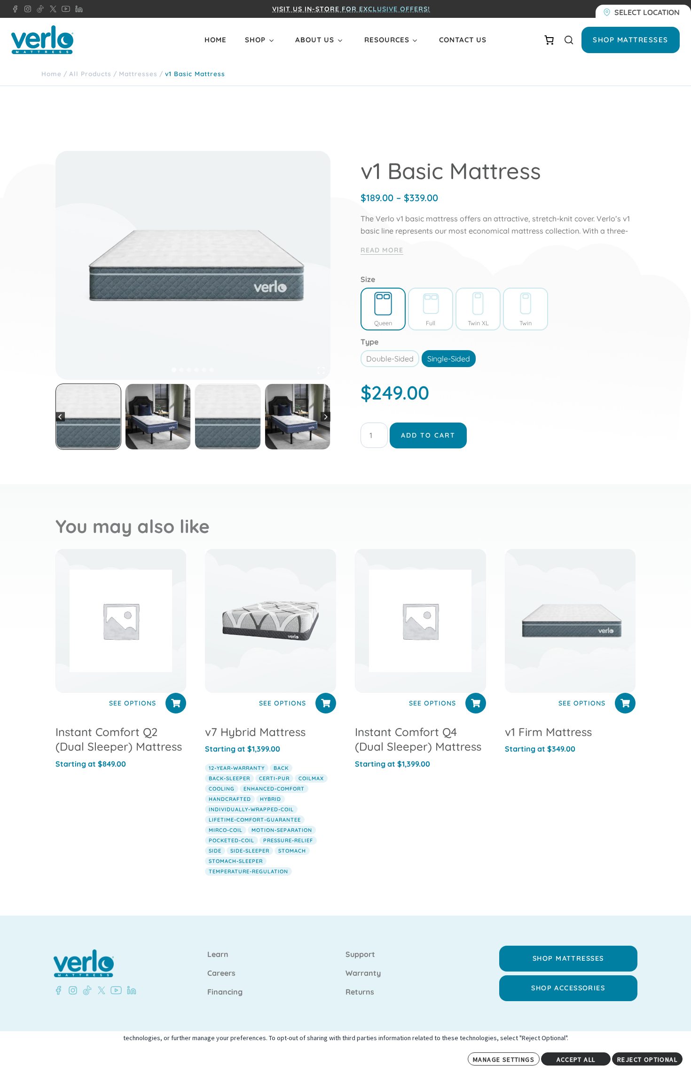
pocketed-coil (231, 840)
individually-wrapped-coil (251, 809)
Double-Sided (390, 358)
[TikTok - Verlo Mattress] (38, 9)
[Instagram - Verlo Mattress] (25, 9)
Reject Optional (647, 1059)
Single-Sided (448, 358)
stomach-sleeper (236, 861)
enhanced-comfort (274, 788)
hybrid (270, 799)
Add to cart (428, 435)
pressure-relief (288, 840)
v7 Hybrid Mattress (255, 732)
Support (360, 954)
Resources (386, 39)
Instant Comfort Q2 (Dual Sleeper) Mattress (118, 739)
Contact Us (463, 39)
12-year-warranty (237, 768)
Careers (221, 973)
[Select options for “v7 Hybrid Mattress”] (325, 703)
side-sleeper (249, 850)
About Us (314, 39)
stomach (292, 850)
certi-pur (274, 778)
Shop (255, 39)
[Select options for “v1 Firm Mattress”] (625, 703)
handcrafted (230, 799)
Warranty (363, 973)
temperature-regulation (248, 871)
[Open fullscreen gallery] (321, 370)
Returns (360, 992)
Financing (225, 992)
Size (368, 279)
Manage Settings (503, 1059)
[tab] (174, 370)
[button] (88, 416)
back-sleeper (229, 778)
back (281, 768)
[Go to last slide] (60, 417)
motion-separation (281, 830)
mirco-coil (226, 830)
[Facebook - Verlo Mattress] (15, 9)
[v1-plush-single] (192, 265)
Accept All (576, 1059)
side (215, 850)
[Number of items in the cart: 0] (549, 40)
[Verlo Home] (42, 39)
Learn (217, 954)
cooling (222, 788)
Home (215, 39)
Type (369, 341)
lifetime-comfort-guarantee (255, 819)
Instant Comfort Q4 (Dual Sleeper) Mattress (418, 739)
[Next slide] (325, 417)
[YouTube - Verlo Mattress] (64, 9)
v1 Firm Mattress (548, 732)
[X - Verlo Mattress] (51, 9)
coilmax (311, 778)
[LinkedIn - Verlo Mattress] (77, 9)
